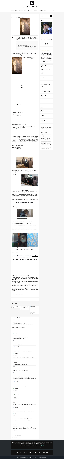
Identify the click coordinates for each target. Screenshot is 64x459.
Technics (50, 128)
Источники (29, 10)
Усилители (20, 10)
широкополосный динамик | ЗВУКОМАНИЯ (20, 327)
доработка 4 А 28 (14, 147)
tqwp (13, 294)
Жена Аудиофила (46, 452)
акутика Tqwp (18, 294)
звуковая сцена (19, 192)
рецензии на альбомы (49, 144)
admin (12, 17)
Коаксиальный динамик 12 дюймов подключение (22, 218)
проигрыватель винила (43, 144)
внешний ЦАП (48, 138)
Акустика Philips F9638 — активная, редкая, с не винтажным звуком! (33, 312)
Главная (12, 10)
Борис (16, 372)
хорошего (34, 141)
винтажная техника (45, 137)
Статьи (16, 10)
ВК (12, 279)
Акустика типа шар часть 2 (14, 306)
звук (27, 275)
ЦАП (41, 134)
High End (44, 128)
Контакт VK (42, 59)
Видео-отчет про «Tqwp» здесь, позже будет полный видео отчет (25, 48)
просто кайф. (23, 192)
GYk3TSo (16, 388)
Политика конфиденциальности (32, 453)
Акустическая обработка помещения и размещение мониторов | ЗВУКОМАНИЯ (24, 324)
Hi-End (45, 127)
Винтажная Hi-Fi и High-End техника (45, 69)
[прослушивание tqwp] (24, 162)
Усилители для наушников (44, 133)
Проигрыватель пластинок (44, 132)
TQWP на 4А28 (35, 256)
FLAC (43, 127)
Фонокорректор (49, 133)
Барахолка (34, 10)
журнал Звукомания (43, 139)
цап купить (47, 148)
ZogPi (16, 333)
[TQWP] (29, 180)
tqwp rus (15, 294)
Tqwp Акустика (18, 43)
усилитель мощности (43, 148)
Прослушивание (19, 44)
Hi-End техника (49, 127)
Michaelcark (16, 340)
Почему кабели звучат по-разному (45, 90)
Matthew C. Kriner (17, 353)
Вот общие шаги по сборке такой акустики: (22, 45)
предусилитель (49, 143)
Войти (45, 10)
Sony (48, 128)
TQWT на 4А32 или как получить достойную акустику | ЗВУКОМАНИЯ (23, 418)
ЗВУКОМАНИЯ (32, 6)
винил (41, 137)
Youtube (42, 73)
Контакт (42, 70)
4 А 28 (22, 145)
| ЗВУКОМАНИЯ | (31, 457)
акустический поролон (48, 134)
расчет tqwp (21, 294)
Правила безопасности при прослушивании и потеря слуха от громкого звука (24, 307)
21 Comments (22, 17)
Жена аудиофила (40, 10)
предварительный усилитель (44, 143)
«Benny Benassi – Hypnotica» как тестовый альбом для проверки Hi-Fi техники (46, 88)
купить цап (49, 139)
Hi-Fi (41, 128)
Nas (46, 128)
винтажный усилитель (43, 138)
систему (25, 196)
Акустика (25, 10)
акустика (44, 134)
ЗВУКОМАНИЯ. (42, 445)
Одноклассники (17, 279)
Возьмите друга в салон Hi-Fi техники (45, 91)
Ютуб (14, 279)
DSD (41, 127)
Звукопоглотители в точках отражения (45, 84)
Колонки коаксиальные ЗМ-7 (15, 247)
